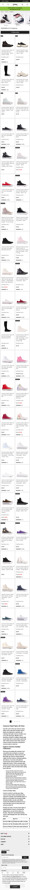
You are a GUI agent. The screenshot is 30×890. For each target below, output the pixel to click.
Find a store (4, 865)
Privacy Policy (25, 861)
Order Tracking (5, 1)
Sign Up (4, 852)
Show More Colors (5, 57)
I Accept (15, 886)
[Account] (22, 4)
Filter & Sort (15, 32)
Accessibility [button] (25, 1)
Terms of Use (19, 861)
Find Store (25, 867)
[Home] (15, 4)
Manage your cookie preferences (13, 876)
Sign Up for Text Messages (7, 855)
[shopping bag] (27, 4)
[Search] (8, 4)
